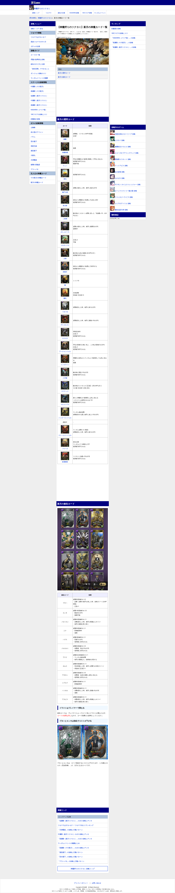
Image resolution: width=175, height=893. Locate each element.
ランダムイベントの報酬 (39, 77)
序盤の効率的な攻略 (38, 59)
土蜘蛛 (33, 127)
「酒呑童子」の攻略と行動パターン (70, 852)
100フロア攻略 (87, 13)
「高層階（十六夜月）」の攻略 (122, 42)
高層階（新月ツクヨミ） (39, 105)
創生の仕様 (61, 13)
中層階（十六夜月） (38, 86)
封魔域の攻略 (35, 118)
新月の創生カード (64, 77)
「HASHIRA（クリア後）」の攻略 (123, 37)
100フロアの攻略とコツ (39, 114)
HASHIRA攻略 (74, 13)
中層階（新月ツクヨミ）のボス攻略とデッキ (73, 834)
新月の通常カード (64, 73)
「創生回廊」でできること (40, 68)
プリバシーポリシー (81, 883)
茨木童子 (34, 141)
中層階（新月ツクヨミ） (39, 100)
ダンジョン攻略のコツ (38, 73)
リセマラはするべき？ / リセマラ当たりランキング (75, 825)
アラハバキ (34, 169)
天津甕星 (34, 159)
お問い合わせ (96, 883)
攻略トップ (35, 13)
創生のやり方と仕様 (38, 64)
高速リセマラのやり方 (38, 41)
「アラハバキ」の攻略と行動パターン (71, 861)
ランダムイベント (100, 13)
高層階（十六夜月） (38, 91)
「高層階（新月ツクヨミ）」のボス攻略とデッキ (75, 839)
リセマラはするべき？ (38, 37)
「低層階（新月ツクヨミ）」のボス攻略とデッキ (75, 821)
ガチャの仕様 (35, 46)
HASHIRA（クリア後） (39, 109)
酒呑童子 (34, 150)
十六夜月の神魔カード (38, 177)
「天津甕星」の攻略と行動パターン (70, 830)
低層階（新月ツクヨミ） (39, 95)
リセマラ (48, 13)
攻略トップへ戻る (37, 28)
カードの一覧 (35, 54)
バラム (33, 136)
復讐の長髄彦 (35, 164)
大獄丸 (33, 155)
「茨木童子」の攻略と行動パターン (70, 856)
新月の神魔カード (37, 182)
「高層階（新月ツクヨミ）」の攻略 (123, 47)
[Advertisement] (82, 98)
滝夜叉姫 (34, 145)
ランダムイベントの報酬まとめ (69, 843)
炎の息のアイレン (37, 132)
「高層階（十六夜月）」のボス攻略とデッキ (73, 848)
